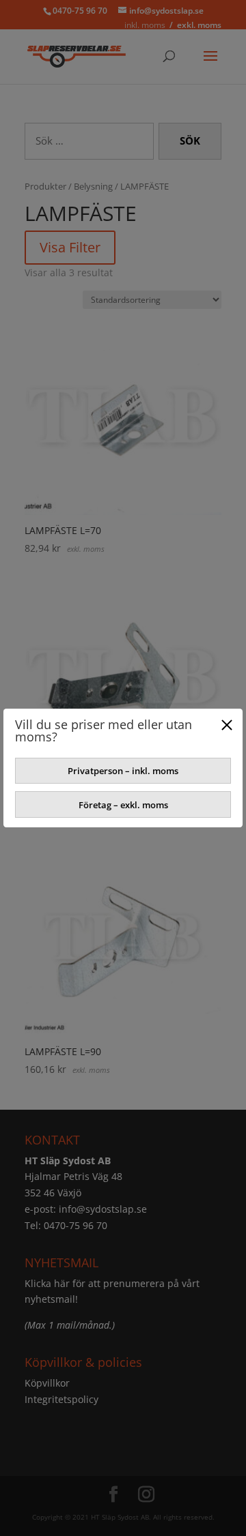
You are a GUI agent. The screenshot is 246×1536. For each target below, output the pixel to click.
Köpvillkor (47, 1382)
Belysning (93, 186)
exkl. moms (199, 25)
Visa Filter (70, 247)
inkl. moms (144, 25)
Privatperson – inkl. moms (123, 771)
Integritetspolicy (61, 1399)
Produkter (45, 186)
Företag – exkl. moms (123, 805)
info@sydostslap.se (103, 1208)
